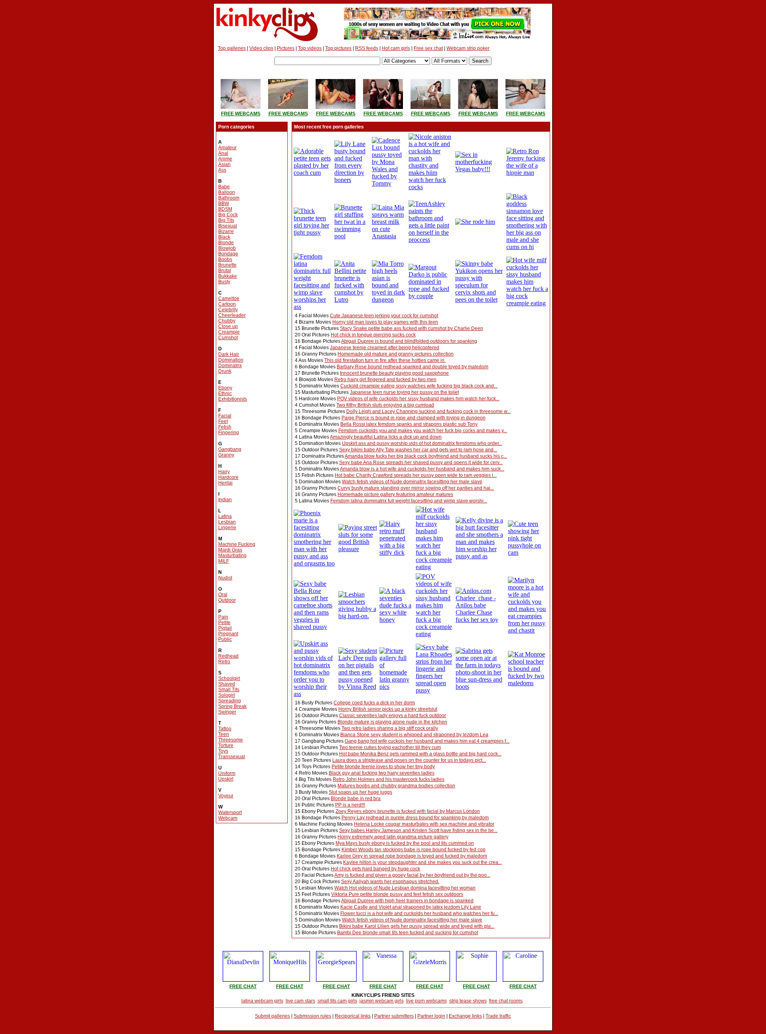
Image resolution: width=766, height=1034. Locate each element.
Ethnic (225, 393)
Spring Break (232, 706)
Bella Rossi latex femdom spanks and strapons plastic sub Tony (409, 424)
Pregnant (228, 634)
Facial (224, 416)
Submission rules (312, 1016)
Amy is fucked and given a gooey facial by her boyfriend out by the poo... (412, 875)
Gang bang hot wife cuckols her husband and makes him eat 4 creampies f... (427, 741)
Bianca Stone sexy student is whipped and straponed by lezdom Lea (414, 734)
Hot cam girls (396, 48)
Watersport (230, 812)
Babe (224, 187)
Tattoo (224, 729)
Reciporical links (353, 1016)
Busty (224, 282)
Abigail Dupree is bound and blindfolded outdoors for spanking (409, 341)
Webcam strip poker (468, 48)
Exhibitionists (232, 399)
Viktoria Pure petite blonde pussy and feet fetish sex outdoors (397, 894)
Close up (228, 326)
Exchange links (465, 1016)
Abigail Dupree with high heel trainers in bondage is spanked (407, 901)
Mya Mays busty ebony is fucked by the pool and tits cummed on (405, 843)
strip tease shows (468, 1001)
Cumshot (228, 337)
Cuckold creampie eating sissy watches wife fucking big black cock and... (419, 386)
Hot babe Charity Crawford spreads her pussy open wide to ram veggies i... (416, 475)
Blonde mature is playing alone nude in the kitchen (392, 722)
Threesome (230, 740)
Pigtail (225, 628)
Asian (224, 164)
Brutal (224, 270)
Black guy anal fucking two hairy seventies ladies (381, 773)
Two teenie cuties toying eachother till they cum (390, 747)
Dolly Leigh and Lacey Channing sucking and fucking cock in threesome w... (428, 411)
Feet (223, 421)
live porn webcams (426, 1001)
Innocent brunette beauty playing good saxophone (394, 373)
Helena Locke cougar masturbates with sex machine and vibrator (424, 824)
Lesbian (227, 522)
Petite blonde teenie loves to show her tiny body (383, 766)
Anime (225, 159)
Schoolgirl (229, 678)
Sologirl (226, 695)
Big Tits (226, 220)
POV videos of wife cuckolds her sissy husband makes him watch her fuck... (418, 398)
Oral (222, 594)
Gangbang (229, 449)
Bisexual (227, 226)
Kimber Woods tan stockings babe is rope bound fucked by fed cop (414, 849)
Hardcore (228, 477)
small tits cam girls (337, 1001)
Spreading (229, 701)
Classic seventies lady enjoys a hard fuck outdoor (392, 715)
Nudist (225, 578)
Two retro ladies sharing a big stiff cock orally (390, 728)
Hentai (225, 483)
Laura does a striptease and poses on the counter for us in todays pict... (409, 760)
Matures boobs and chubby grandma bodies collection (396, 786)
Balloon (226, 192)
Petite (224, 622)
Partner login (431, 1016)
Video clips (261, 48)
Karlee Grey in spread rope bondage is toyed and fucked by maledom (412, 856)
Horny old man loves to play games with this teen (385, 322)
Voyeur (225, 796)
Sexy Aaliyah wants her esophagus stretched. (390, 881)
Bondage (228, 254)
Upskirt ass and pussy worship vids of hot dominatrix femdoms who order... (422, 443)
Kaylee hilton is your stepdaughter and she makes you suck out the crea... (422, 862)
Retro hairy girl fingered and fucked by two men (385, 379)
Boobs (225, 259)
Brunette (227, 265)
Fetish (224, 427)
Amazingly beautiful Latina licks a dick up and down (386, 437)
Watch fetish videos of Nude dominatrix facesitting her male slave (412, 481)
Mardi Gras (230, 550)
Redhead (228, 656)
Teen (223, 734)
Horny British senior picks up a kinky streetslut (387, 709)
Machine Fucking (236, 544)
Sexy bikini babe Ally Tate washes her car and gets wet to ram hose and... (418, 450)
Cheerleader (232, 315)
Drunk (224, 371)
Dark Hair (228, 354)
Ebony (225, 388)
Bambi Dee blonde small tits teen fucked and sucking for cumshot (407, 932)
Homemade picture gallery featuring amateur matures (395, 494)
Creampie (229, 332)
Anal (223, 153)
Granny (226, 455)
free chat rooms (506, 1001)
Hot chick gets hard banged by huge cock (375, 869)
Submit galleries (272, 1016)
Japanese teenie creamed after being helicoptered (384, 347)
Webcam (227, 818)
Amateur (227, 147)
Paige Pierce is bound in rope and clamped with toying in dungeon (414, 418)
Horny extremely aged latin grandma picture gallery (393, 837)
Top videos (310, 48)
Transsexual (231, 756)
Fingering (228, 432)
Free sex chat (428, 48)
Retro (224, 661)
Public (225, 639)
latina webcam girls (262, 1001)
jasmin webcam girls (381, 1001)
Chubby (226, 321)
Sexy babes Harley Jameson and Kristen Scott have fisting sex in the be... (418, 830)
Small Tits (228, 689)
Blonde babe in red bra (356, 798)
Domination (230, 360)
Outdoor (227, 600)
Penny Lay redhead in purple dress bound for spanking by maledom (415, 817)
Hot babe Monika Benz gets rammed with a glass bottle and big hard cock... (420, 754)
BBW (223, 203)
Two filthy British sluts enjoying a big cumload (385, 405)
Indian (225, 499)
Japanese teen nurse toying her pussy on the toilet (404, 392)
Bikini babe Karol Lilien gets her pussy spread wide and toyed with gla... (416, 926)
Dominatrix (230, 365)
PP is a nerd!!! (350, 805)
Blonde (226, 242)
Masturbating (232, 555)
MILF (223, 561)
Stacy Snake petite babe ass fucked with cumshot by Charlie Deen (411, 328)
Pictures (285, 48)
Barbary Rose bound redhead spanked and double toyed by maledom (412, 367)
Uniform (226, 773)
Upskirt (225, 779)
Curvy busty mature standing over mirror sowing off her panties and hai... (416, 488)
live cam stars (300, 1001)
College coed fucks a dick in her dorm (374, 703)
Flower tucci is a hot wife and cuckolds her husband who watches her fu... (419, 913)
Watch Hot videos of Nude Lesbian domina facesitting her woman (405, 888)
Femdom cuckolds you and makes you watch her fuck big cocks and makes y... (422, 430)
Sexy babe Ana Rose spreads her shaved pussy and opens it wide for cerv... (421, 462)
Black (224, 237)
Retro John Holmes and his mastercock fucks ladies (388, 779)
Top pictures (338, 48)
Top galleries (232, 48)
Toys (223, 751)
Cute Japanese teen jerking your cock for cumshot (384, 315)
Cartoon (227, 304)
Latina (225, 516)
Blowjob (227, 248)
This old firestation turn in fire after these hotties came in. (385, 360)
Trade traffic (498, 1016)
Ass (222, 170)
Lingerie (227, 527)
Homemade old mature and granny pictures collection (396, 354)
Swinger (227, 712)
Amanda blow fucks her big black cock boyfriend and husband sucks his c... (426, 456)
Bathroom (228, 198)
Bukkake (227, 276)
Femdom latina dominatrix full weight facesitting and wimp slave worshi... (408, 501)
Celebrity (228, 309)
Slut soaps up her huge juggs (360, 792)
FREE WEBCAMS (241, 114)
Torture (225, 745)
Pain (223, 617)
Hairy (224, 471)
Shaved (226, 684)
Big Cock (228, 214)
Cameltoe (228, 298)
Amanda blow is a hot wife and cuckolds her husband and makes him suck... (422, 469)
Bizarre (226, 231)
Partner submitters (394, 1016)
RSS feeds (366, 48)
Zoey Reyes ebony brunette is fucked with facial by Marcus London (408, 811)
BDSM (225, 209)
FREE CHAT (243, 986)
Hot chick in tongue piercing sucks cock (373, 335)
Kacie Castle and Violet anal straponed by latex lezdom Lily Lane (410, 907)
